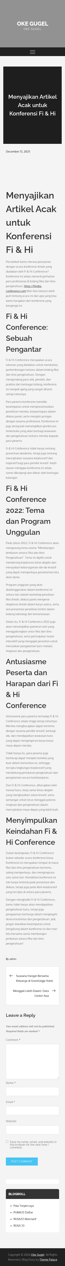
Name (11, 1083)
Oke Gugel (32, 23)
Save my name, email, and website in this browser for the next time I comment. (33, 1144)
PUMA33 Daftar (23, 1212)
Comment (13, 1040)
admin (12, 958)
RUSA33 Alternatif (25, 1219)
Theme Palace (48, 1259)
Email (10, 1102)
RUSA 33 (19, 1225)
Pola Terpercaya (24, 1205)
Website (11, 1121)
